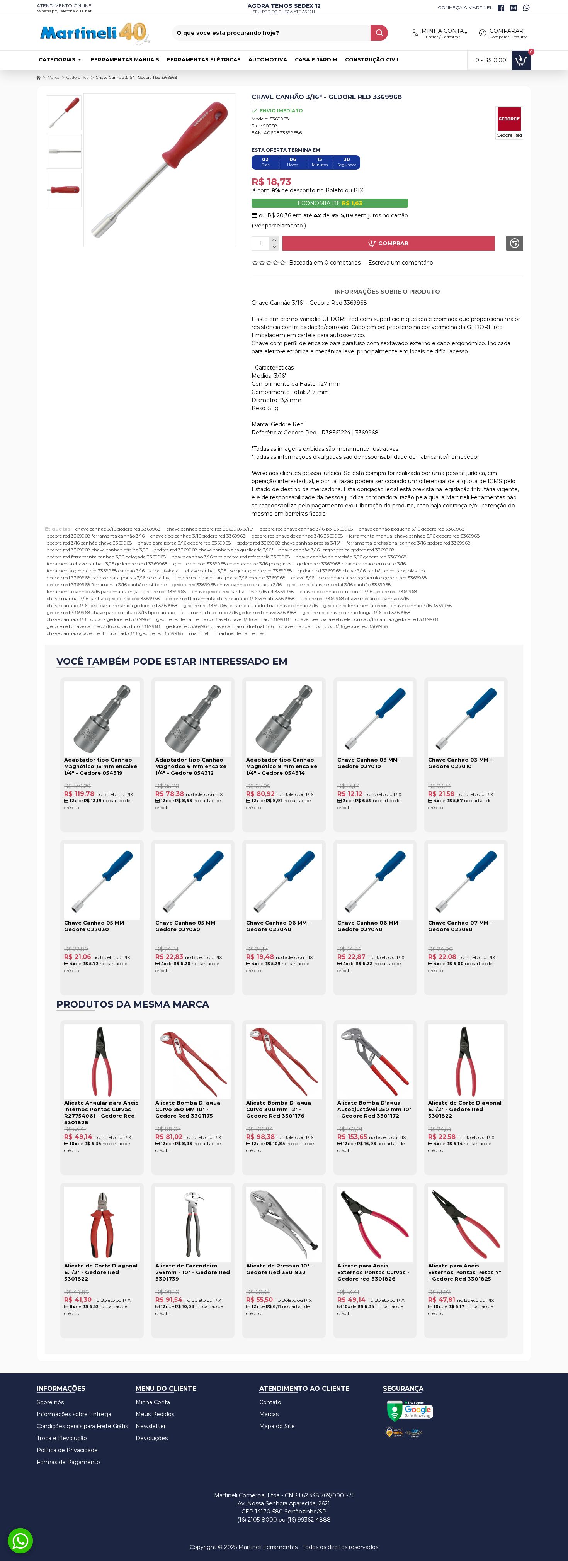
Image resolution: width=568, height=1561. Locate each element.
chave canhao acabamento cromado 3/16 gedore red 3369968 (115, 633)
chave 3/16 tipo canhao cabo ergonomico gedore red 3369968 (359, 577)
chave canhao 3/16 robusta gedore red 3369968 (99, 619)
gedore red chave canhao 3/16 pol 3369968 (306, 529)
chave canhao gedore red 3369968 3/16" (210, 529)
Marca (54, 77)
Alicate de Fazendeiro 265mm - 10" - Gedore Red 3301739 (192, 1272)
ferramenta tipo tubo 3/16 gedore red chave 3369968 (238, 612)
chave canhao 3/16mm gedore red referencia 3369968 (231, 557)
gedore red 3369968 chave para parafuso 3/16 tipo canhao (111, 612)
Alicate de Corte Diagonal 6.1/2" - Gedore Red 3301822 (465, 1109)
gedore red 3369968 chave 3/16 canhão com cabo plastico (361, 570)
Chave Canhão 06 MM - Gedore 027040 (278, 926)
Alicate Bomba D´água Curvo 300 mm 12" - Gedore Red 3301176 (278, 1109)
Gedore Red (77, 77)
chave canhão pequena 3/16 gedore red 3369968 (412, 529)
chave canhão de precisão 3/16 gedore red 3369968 (351, 557)
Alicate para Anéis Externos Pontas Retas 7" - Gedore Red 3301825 (464, 1272)
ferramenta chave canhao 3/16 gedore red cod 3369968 (107, 564)
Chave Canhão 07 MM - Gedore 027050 (460, 926)
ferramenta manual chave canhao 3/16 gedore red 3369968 (414, 536)
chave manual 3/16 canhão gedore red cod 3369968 (103, 598)
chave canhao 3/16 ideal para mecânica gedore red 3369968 (112, 605)
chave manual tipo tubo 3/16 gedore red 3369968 (333, 626)
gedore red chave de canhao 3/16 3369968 (297, 536)
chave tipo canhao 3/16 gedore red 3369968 (198, 536)
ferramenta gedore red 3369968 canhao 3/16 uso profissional (113, 570)
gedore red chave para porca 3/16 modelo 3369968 (230, 577)
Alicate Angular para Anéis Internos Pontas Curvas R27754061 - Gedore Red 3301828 (101, 1112)
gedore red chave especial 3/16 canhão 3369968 (339, 584)
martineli (199, 633)
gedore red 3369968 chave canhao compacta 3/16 (227, 584)
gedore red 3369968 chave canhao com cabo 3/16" (352, 564)
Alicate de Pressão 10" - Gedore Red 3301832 (279, 1268)
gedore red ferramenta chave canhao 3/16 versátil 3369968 (230, 598)
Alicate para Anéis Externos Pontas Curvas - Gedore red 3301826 (373, 1272)
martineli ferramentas (239, 633)
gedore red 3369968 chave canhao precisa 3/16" (289, 543)
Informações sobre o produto (387, 291)
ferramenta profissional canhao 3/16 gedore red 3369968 (409, 543)
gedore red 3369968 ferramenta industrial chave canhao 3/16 (251, 605)
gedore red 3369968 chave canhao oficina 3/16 (97, 550)
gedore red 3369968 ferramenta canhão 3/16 (96, 536)
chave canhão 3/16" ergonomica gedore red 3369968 (337, 550)
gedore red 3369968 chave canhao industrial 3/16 (220, 626)
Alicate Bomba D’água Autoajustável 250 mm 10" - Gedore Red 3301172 (374, 1109)
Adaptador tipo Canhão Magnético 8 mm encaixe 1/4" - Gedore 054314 (281, 766)
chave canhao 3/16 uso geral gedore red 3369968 (238, 570)
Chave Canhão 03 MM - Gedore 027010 (369, 763)
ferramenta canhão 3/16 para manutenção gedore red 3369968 (116, 591)
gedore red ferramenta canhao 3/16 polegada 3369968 (106, 557)
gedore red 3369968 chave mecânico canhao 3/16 (355, 598)
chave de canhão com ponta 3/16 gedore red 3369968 (358, 591)
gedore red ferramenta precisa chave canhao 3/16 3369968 (387, 605)
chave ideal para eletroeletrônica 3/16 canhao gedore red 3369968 (367, 619)
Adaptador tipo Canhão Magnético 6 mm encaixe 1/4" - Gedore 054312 (190, 766)
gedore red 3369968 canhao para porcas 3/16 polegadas (108, 577)
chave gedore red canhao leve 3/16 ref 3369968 (243, 591)
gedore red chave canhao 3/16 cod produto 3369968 (103, 626)
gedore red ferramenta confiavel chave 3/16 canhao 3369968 (222, 619)
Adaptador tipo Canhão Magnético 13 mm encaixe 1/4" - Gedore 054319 (100, 766)
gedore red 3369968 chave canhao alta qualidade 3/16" (213, 550)
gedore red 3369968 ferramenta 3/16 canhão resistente (107, 584)
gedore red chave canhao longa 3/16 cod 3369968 (357, 612)
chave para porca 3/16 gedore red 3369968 (184, 543)
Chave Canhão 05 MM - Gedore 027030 (96, 926)
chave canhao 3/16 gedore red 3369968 (118, 529)
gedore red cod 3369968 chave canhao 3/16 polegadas (232, 564)
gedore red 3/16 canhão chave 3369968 (89, 543)
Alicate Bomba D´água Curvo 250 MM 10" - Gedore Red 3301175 (187, 1109)
